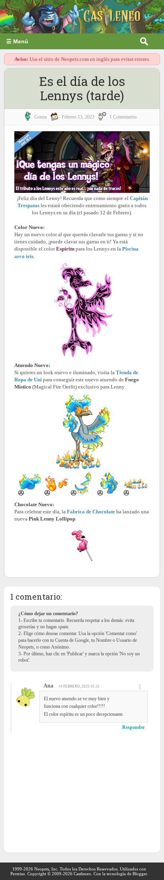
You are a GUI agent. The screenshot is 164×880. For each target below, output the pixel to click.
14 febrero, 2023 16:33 (79, 686)
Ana (48, 686)
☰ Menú (17, 41)
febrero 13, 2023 (78, 117)
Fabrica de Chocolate (91, 512)
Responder (133, 727)
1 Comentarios (123, 117)
